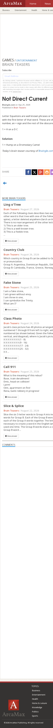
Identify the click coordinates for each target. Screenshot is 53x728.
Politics (35, 711)
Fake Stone (12, 282)
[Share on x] (34, 172)
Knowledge (37, 707)
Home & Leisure (39, 703)
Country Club (14, 250)
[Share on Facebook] (28, 172)
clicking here (17, 91)
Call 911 (10, 367)
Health (34, 10)
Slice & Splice (14, 406)
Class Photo (13, 318)
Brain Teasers (20, 107)
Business (6, 10)
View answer (12, 241)
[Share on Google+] (41, 172)
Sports (35, 715)
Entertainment (20, 10)
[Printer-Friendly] (47, 172)
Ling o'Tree (12, 204)
